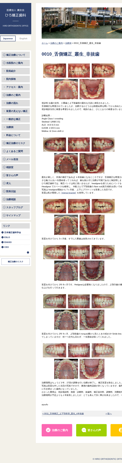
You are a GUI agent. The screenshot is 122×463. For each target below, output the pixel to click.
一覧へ (108, 413)
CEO (6, 247)
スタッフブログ (14, 207)
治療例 (9, 127)
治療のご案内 (13, 95)
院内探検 (11, 79)
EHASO (8, 242)
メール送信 (12, 159)
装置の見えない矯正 (17, 111)
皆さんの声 (12, 175)
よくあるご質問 (14, 151)
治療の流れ (12, 103)
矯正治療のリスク (15, 143)
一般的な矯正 (13, 119)
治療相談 (11, 199)
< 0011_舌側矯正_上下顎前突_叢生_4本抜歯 (63, 413)
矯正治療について (15, 55)
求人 (8, 183)
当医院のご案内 (14, 63)
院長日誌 (11, 191)
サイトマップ (13, 215)
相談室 (9, 167)
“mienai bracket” (68, 193)
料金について (13, 135)
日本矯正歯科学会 (12, 232)
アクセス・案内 (14, 87)
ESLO (7, 237)
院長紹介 (11, 71)
